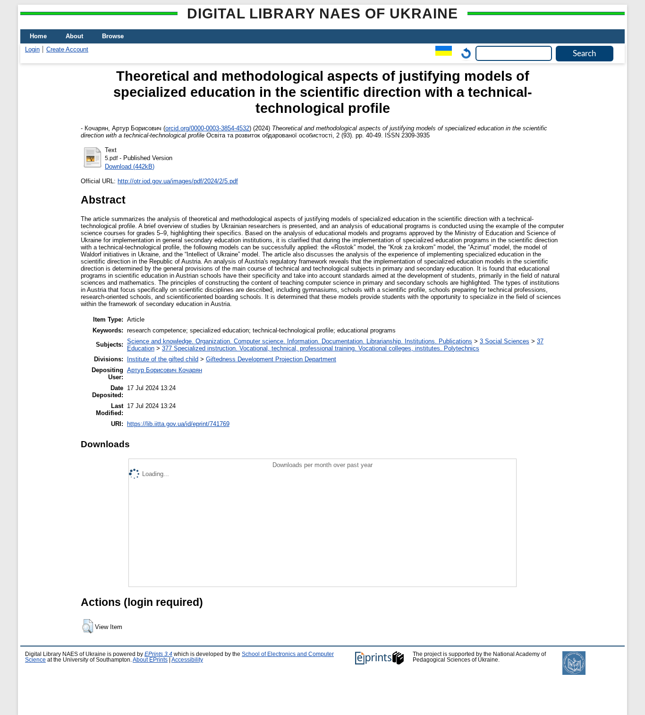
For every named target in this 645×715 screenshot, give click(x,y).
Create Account (67, 49)
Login (32, 49)
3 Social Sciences (504, 341)
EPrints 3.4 (158, 654)
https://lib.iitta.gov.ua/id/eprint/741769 (178, 423)
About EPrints (150, 660)
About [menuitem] (74, 36)
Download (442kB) (129, 166)
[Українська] (441, 53)
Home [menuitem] (38, 36)
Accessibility (187, 660)
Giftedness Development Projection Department (271, 359)
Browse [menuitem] (113, 36)
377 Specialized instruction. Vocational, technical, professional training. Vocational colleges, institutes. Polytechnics (320, 348)
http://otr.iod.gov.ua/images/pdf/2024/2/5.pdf (178, 181)
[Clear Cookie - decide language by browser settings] (464, 53)
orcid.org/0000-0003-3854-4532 (207, 128)
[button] (87, 626)
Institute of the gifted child (162, 359)
